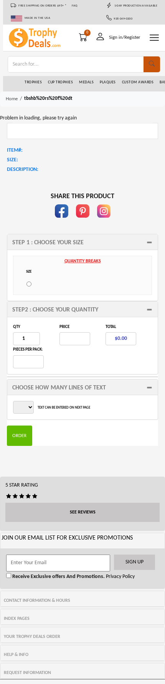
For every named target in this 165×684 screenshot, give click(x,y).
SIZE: (12, 160)
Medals (86, 82)
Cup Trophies (60, 82)
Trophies (33, 82)
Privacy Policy (120, 577)
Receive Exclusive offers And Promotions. (58, 577)
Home (12, 98)
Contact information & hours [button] (37, 600)
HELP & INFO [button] (16, 655)
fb (61, 221)
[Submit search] (152, 64)
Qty (16, 327)
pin (82, 221)
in (104, 221)
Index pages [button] (17, 618)
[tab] (82, 242)
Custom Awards (138, 82)
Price (64, 327)
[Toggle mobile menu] (154, 37)
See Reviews (83, 512)
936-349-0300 (122, 18)
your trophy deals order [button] (32, 636)
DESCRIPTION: (22, 169)
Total (111, 327)
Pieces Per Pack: (28, 350)
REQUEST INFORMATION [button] (27, 673)
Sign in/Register (124, 37)
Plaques (108, 82)
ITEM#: (15, 150)
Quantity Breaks (82, 261)
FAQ (75, 5)
